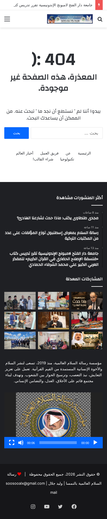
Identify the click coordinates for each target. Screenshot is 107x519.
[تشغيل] (95, 442)
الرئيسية (84, 153)
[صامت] (21, 442)
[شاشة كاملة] (12, 442)
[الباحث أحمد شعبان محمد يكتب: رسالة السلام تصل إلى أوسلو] (53, 320)
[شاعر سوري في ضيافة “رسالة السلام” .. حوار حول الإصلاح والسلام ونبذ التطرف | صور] (20, 320)
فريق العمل (49, 153)
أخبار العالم (24, 153)
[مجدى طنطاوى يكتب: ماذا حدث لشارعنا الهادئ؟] (87, 300)
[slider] (58, 442)
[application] (53, 420)
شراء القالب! (43, 159)
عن (68, 153)
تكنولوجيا (67, 159)
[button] (53, 420)
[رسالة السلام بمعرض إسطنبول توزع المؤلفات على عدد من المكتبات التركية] (53, 300)
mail (53, 492)
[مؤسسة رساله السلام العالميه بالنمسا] (70, 19)
